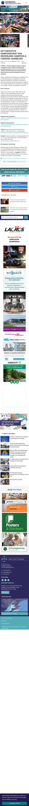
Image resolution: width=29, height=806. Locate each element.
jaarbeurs (9, 158)
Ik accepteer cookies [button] (14, 803)
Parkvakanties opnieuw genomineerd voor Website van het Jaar (19, 474)
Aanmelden (5, 592)
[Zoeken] (26, 217)
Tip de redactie (15, 190)
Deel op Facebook (15, 183)
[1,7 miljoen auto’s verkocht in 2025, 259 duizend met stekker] (4, 461)
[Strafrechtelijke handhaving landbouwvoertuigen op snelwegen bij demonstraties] (4, 446)
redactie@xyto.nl (7, 572)
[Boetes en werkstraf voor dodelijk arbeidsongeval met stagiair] (4, 439)
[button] (0, 40)
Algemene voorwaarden (7, 618)
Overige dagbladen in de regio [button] (9, 613)
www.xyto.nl (6, 574)
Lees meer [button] (14, 799)
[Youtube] (5, 580)
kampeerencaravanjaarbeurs (19, 158)
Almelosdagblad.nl (10, 2)
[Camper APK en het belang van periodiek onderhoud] (4, 468)
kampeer (4, 158)
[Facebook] (2, 580)
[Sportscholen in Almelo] (4, 482)
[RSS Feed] (8, 580)
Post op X (15, 187)
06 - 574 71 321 (20, 176)
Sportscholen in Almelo (16, 479)
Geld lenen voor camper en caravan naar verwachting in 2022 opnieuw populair (19, 209)
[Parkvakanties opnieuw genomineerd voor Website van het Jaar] (4, 475)
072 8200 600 (6, 570)
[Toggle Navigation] (26, 3)
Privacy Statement (6, 623)
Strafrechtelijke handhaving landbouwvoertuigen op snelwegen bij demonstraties (19, 445)
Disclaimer (4, 620)
